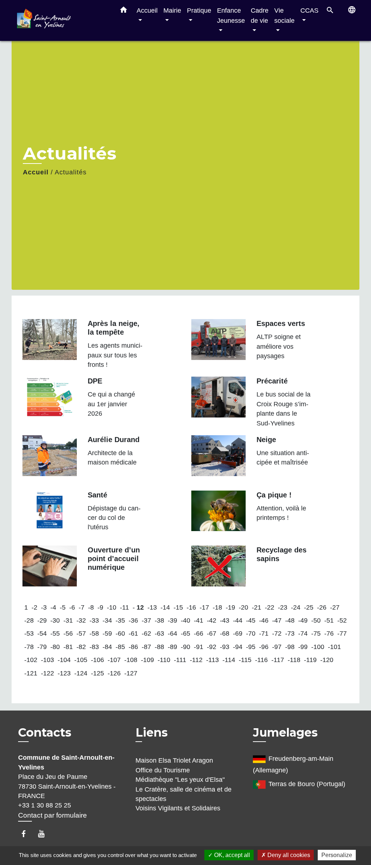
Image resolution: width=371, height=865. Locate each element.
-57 (81, 633)
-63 (159, 633)
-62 (146, 633)
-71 (263, 633)
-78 (29, 646)
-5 (63, 607)
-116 (261, 659)
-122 (47, 673)
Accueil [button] (147, 10)
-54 (42, 633)
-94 (237, 646)
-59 (107, 633)
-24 (295, 607)
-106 (97, 659)
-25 (308, 607)
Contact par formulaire (52, 815)
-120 (326, 659)
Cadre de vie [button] (259, 15)
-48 (290, 620)
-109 (147, 659)
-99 (303, 646)
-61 (133, 633)
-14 (165, 607)
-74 (303, 633)
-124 (80, 673)
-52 (342, 620)
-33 (94, 620)
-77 (342, 633)
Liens (152, 732)
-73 (290, 633)
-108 (130, 659)
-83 (94, 646)
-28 (29, 620)
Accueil (36, 172)
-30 (55, 620)
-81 (68, 646)
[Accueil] (62, 20)
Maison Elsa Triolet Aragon (174, 760)
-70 (250, 633)
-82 (81, 646)
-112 (196, 659)
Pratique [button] (199, 10)
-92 (211, 646)
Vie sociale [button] (284, 15)
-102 (30, 659)
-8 (91, 607)
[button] (123, 11)
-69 (237, 633)
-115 (245, 659)
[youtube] (45, 833)
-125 (97, 673)
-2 (34, 607)
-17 (204, 607)
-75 (316, 633)
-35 (120, 620)
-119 (310, 659)
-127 (130, 673)
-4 (53, 607)
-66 (198, 633)
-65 (185, 633)
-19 (230, 607)
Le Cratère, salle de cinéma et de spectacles (184, 794)
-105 (80, 659)
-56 (68, 633)
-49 (303, 620)
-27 (334, 607)
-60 (120, 633)
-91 (198, 646)
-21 (256, 607)
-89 (172, 646)
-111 (180, 659)
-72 (277, 633)
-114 (228, 659)
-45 (250, 620)
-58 (94, 633)
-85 (120, 646)
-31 (68, 620)
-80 (55, 646)
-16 (191, 607)
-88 (159, 646)
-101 (334, 646)
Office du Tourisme (163, 770)
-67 (211, 633)
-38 (159, 620)
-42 (211, 620)
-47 (277, 620)
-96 (263, 646)
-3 (44, 607)
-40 (185, 620)
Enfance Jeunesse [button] (231, 15)
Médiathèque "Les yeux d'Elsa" (180, 779)
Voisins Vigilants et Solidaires (178, 808)
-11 (124, 607)
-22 (269, 607)
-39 (172, 620)
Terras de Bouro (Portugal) (306, 784)
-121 (30, 673)
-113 (212, 659)
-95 (250, 646)
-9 (100, 607)
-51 (329, 620)
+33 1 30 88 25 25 (44, 805)
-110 (164, 659)
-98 (290, 646)
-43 (224, 620)
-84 (107, 646)
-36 (133, 620)
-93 (224, 646)
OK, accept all (231, 855)
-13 (152, 607)
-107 (114, 659)
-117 (277, 659)
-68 (224, 633)
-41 (198, 620)
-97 (277, 646)
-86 (133, 646)
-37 (146, 620)
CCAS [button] (309, 10)
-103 (47, 659)
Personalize (336, 855)
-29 (42, 620)
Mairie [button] (172, 10)
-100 (317, 646)
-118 (294, 659)
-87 (146, 646)
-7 (81, 607)
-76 (329, 633)
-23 (282, 607)
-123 (64, 673)
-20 (243, 607)
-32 (81, 620)
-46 (263, 620)
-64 (172, 633)
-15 (178, 607)
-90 (185, 646)
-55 (55, 633)
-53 (29, 633)
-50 (316, 620)
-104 (64, 659)
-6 (72, 607)
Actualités (71, 172)
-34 (107, 620)
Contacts (44, 732)
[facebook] (27, 833)
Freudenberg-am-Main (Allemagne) (293, 764)
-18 (217, 607)
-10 (111, 607)
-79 (42, 646)
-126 (114, 673)
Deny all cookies (288, 855)
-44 (237, 620)
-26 (321, 607)
